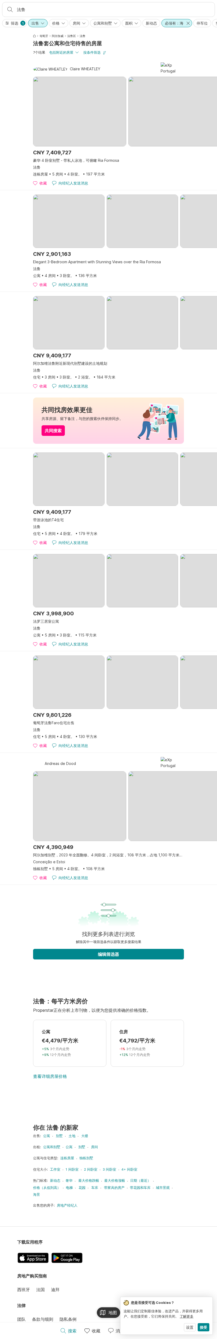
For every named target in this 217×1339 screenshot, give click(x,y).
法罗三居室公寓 (46, 621)
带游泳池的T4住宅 (48, 520)
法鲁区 (71, 36)
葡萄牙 (43, 36)
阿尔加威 (58, 36)
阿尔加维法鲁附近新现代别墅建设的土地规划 (70, 363)
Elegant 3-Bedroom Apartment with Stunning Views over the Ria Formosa (97, 262)
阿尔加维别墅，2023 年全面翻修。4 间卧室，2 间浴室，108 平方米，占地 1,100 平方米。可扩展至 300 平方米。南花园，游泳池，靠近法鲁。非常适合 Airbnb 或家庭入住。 (108, 855)
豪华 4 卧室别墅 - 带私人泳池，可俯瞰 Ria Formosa (76, 160)
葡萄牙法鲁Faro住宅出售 (53, 723)
